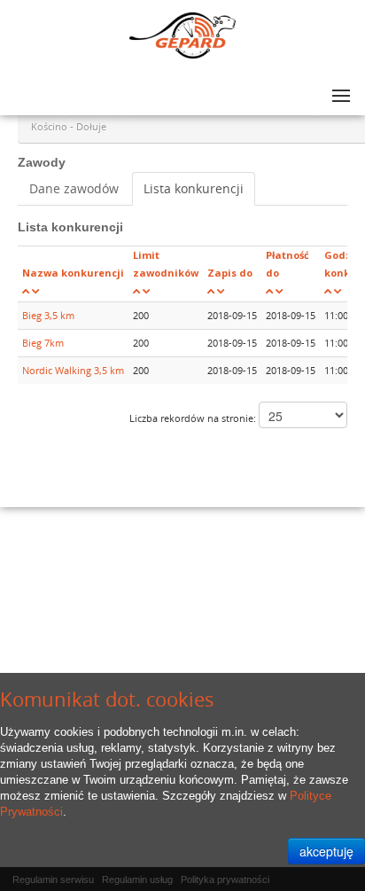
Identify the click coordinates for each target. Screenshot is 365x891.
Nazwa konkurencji (73, 272)
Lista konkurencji (194, 188)
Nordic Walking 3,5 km (73, 370)
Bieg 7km (43, 342)
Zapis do (229, 272)
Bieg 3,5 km (48, 315)
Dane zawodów (74, 188)
